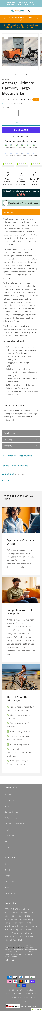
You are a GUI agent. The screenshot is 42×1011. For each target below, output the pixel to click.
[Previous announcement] (4, 18)
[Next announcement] (37, 18)
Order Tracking (11, 818)
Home (7, 864)
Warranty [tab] (8, 446)
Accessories (10, 881)
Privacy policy (31, 993)
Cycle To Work (11, 893)
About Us (8, 794)
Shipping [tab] (8, 439)
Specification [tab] (9, 433)
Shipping (5, 103)
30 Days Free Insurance (14, 823)
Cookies (8, 847)
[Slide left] (15, 74)
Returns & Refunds (13, 812)
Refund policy (19, 993)
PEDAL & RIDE (19, 990)
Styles (7, 876)
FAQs (4, 455)
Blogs (7, 841)
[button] (5, 11)
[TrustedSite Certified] (8, 165)
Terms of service (15, 997)
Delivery (8, 806)
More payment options (21, 136)
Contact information (22, 1001)
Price (7, 887)
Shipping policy (29, 997)
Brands (8, 870)
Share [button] (6, 480)
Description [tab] (9, 212)
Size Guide (12, 455)
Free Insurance (25, 455)
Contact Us (9, 800)
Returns (5, 465)
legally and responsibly (16, 947)
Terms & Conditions (19, 465)
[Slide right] (26, 74)
